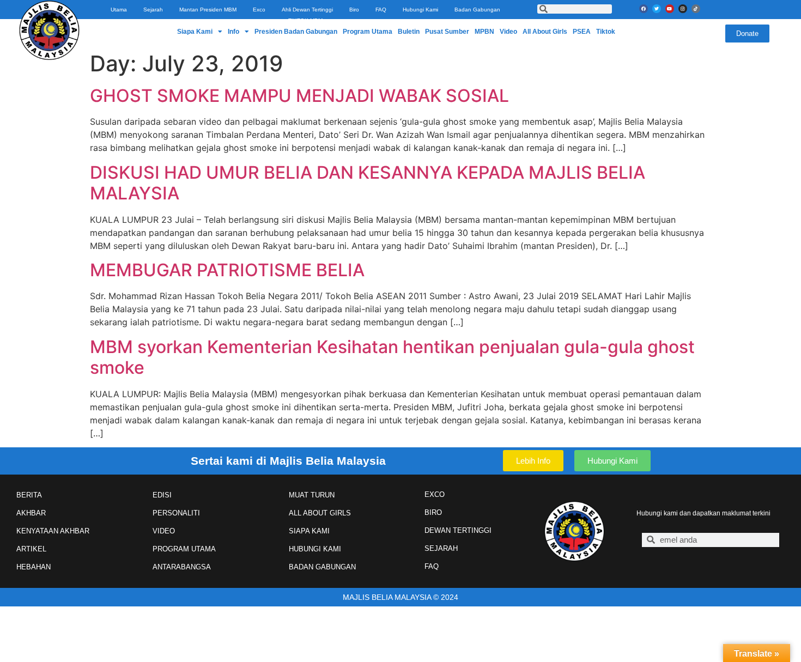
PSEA (582, 31)
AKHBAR (31, 513)
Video (508, 31)
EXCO (434, 494)
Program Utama (367, 31)
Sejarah (153, 10)
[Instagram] (682, 8)
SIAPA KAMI (309, 531)
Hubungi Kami (420, 10)
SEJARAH (441, 548)
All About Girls (545, 31)
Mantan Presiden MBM (207, 10)
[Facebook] (643, 8)
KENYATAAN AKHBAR (52, 531)
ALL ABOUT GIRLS (320, 513)
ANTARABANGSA (182, 567)
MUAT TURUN (312, 495)
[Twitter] (656, 8)
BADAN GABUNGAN (322, 567)
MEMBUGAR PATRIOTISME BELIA (227, 270)
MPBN (484, 31)
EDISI (162, 495)
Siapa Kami (195, 31)
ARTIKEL (31, 549)
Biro (354, 10)
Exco (259, 10)
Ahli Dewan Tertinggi (307, 10)
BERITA (29, 495)
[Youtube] (669, 8)
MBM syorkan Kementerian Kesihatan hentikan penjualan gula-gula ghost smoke (392, 357)
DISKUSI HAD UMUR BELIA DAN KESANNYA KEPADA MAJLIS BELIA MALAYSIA (367, 183)
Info (233, 31)
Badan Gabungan (477, 10)
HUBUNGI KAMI (315, 549)
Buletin (409, 31)
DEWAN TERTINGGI (457, 530)
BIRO (433, 512)
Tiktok (605, 31)
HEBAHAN (33, 567)
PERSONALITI (176, 513)
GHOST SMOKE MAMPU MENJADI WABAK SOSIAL (299, 95)
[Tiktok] (695, 8)
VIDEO (164, 531)
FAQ (380, 10)
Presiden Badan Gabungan (295, 31)
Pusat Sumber (447, 31)
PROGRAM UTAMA (184, 549)
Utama (119, 10)
